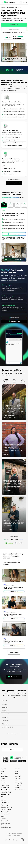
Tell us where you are (13, 182)
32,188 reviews (17, 38)
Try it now (12, 618)
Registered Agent (5, 805)
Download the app (15, 676)
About (2, 771)
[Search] (19, 2)
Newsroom (3, 780)
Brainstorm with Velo (15, 234)
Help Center (18, 776)
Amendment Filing (5, 821)
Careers (3, 773)
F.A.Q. (16, 773)
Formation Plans (5, 802)
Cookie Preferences (19, 789)
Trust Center (18, 785)
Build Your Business (14, 29)
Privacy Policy (18, 783)
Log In (11, 749)
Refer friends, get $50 (6, 792)
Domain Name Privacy (6, 827)
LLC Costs (3, 818)
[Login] (25, 2)
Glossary (17, 787)
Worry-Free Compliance (6, 807)
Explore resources (14, 652)
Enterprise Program (5, 789)
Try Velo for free (15, 317)
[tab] (4, 205)
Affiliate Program (5, 787)
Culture (3, 778)
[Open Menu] (1, 2)
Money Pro (3, 816)
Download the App (15, 321)
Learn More (13, 591)
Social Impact (4, 776)
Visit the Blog (4, 783)
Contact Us (18, 778)
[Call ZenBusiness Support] (22, 2)
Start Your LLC (14, 24)
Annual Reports (4, 811)
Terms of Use (18, 780)
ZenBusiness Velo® (5, 814)
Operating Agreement (6, 809)
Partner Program (5, 785)
